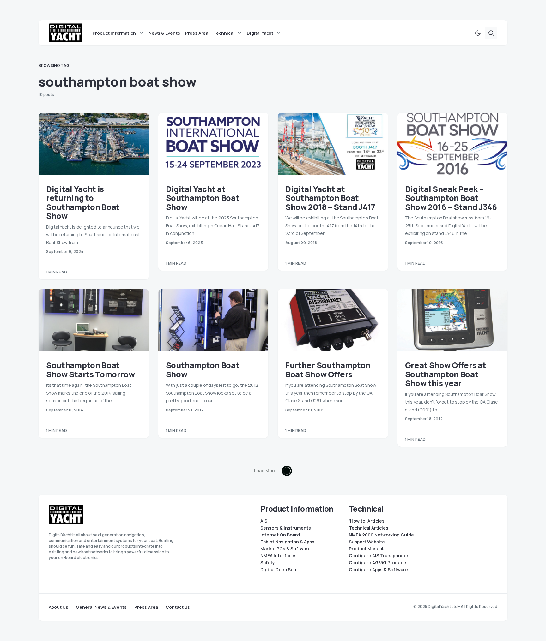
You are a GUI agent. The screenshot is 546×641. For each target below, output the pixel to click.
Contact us (178, 607)
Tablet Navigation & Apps (287, 542)
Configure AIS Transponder (379, 556)
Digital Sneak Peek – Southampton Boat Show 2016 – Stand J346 (451, 198)
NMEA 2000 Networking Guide (381, 535)
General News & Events (101, 607)
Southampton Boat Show (203, 370)
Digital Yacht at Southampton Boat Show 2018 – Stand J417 (330, 198)
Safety (267, 562)
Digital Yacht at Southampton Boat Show (203, 198)
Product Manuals (367, 549)
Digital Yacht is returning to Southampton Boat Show (83, 202)
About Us (58, 607)
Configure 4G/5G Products (378, 562)
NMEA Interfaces (278, 556)
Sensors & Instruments (285, 528)
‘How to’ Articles (367, 521)
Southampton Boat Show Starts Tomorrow (90, 370)
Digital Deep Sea (278, 569)
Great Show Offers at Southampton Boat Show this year (445, 374)
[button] (478, 33)
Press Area (146, 607)
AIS (263, 521)
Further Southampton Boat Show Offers (327, 370)
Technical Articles (368, 528)
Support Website (367, 542)
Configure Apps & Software (378, 569)
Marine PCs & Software (285, 549)
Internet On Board (280, 535)
